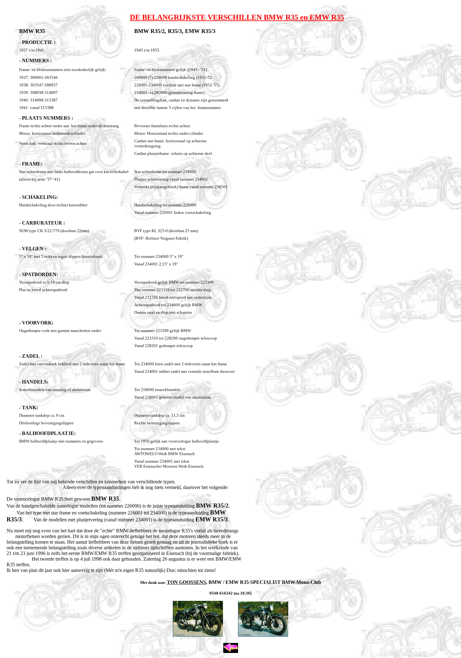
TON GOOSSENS (186, 582)
